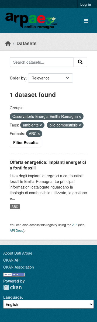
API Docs (16, 230)
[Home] (8, 43)
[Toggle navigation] (86, 21)
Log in (85, 4)
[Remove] (80, 116)
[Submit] (80, 62)
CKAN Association (18, 267)
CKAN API (11, 260)
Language (12, 297)
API (74, 224)
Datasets (26, 43)
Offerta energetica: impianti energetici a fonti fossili (48, 165)
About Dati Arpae (17, 253)
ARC (15, 206)
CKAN (12, 287)
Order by (18, 78)
